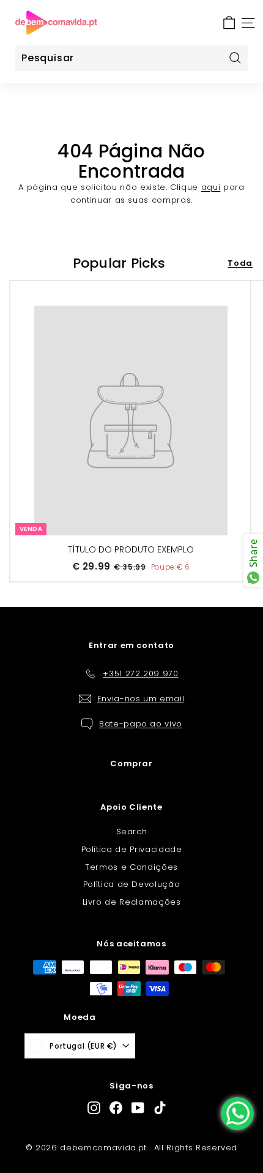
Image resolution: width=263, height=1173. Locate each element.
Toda (240, 263)
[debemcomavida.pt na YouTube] (138, 1107)
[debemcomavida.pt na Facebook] (115, 1107)
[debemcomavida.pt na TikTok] (160, 1107)
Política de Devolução (131, 884)
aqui (211, 187)
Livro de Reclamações (132, 902)
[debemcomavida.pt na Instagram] (93, 1107)
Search (131, 831)
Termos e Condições (131, 867)
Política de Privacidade (131, 849)
